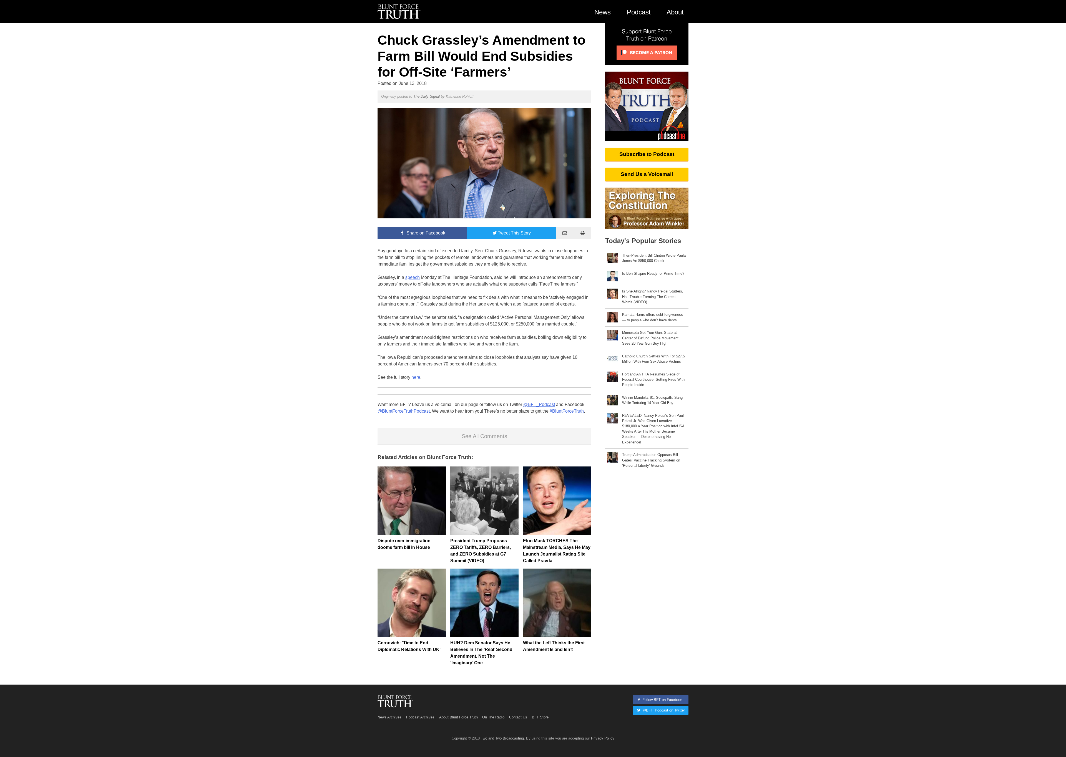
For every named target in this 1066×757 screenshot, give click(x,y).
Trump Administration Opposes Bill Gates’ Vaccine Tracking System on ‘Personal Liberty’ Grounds (651, 460)
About (675, 12)
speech (412, 277)
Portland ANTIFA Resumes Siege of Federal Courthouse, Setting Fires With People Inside (653, 379)
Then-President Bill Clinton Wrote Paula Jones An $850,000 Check (654, 258)
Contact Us (518, 717)
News (602, 12)
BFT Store (540, 717)
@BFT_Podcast (539, 404)
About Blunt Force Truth (458, 717)
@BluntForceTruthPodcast (404, 411)
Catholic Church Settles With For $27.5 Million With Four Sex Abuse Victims (653, 359)
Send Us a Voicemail (647, 174)
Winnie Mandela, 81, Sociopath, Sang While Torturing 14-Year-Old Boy (652, 400)
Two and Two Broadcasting (502, 738)
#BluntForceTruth (567, 411)
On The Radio (493, 717)
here (415, 377)
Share (425, 233)
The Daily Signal (426, 96)
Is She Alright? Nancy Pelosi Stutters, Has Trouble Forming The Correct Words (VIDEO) (652, 296)
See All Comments (484, 436)
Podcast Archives (420, 717)
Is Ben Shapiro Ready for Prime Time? (653, 273)
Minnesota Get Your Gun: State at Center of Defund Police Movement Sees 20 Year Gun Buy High (650, 337)
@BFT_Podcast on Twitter (663, 710)
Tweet (514, 233)
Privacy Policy (602, 738)
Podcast (639, 12)
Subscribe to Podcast (646, 154)
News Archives (389, 717)
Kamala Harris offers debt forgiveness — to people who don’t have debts (652, 317)
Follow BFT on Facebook (662, 700)
